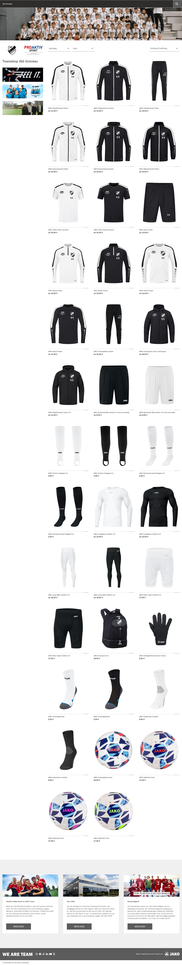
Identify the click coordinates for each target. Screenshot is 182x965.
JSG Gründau (7, 4)
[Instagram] (36, 954)
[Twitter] (53, 954)
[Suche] (177, 4)
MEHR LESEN (18, 926)
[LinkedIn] (47, 954)
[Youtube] (50, 954)
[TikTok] (43, 954)
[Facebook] (40, 954)
